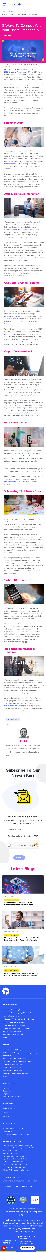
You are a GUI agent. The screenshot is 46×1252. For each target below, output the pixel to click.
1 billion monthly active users (27, 458)
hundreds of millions (25, 229)
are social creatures (11, 316)
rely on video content (27, 474)
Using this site (7, 1241)
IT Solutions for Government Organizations (18, 1019)
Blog (10, 12)
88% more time (10, 481)
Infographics (7, 1132)
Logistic (6, 1094)
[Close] (34, 1236)
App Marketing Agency (11, 1016)
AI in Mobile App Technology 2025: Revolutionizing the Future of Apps (18, 904)
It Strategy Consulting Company (14, 1010)
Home (4, 12)
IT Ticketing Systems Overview (14, 1162)
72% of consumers (11, 706)
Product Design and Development (15, 1025)
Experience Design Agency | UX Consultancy (19, 1013)
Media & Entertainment (11, 1096)
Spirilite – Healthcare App (12, 1067)
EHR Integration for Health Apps (14, 1167)
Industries (9, 1083)
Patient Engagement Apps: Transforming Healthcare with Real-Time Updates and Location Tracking (21, 975)
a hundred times (10, 334)
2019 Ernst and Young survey (15, 72)
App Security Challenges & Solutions (16, 1159)
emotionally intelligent (23, 413)
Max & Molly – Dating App (12, 1070)
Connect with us (27, 1248)
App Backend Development (13, 1034)
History (5, 1112)
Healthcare (7, 1088)
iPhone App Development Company (16, 1028)
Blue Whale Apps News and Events (16, 1135)
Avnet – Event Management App (14, 1058)
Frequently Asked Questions (13, 1128)
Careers (6, 1116)
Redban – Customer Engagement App (17, 1061)
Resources (9, 1123)
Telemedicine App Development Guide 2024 (18, 1148)
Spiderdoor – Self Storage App (14, 1050)
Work (6, 1044)
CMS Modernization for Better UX (15, 1164)
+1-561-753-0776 (18, 1177)
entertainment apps (14, 164)
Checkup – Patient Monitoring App (15, 1074)
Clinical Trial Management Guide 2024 (16, 1170)
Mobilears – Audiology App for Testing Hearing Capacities (20, 1054)
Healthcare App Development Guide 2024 (18, 1145)
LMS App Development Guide (13, 1156)
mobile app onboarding (12, 522)
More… (5, 1038)
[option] (11, 1200)
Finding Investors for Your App (14, 1153)
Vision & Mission (9, 1108)
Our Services (10, 1004)
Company (8, 1103)
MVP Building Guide (10, 1151)
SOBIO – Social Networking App (14, 1064)
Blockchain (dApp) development (14, 1022)
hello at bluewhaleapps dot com (23, 1181)
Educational (7, 1091)
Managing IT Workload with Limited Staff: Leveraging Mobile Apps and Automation (21, 939)
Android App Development (12, 1031)
